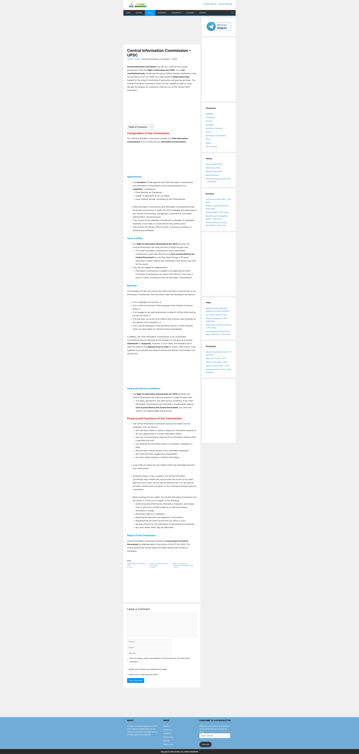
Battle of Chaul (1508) (214, 171)
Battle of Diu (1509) (213, 168)
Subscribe (205, 744)
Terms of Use (168, 744)
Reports (202, 13)
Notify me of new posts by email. (143, 674)
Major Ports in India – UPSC (216, 358)
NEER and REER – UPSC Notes (217, 212)
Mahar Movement (212, 175)
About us (166, 726)
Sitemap (166, 741)
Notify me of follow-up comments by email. (148, 669)
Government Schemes (214, 128)
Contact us (167, 730)
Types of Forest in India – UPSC (217, 366)
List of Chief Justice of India (216, 315)
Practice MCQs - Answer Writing (217, 4)
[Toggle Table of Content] (150, 126)
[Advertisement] (161, 31)
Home (128, 13)
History (139, 13)
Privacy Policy (168, 737)
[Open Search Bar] (232, 12)
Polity (150, 13)
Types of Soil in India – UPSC (216, 362)
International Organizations (216, 136)
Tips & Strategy (211, 146)
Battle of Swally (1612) (214, 164)
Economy (190, 13)
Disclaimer (167, 733)
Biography (162, 13)
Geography (176, 13)
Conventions (210, 117)
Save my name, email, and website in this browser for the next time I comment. (159, 660)
